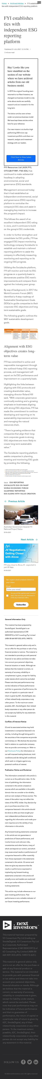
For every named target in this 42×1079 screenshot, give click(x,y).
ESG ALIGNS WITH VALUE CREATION (20, 494)
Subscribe (21, 604)
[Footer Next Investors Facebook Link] (23, 1062)
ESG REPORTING (17, 482)
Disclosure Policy (14, 751)
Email (8, 586)
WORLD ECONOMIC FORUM (16, 488)
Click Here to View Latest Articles (21, 158)
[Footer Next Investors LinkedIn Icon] (35, 1062)
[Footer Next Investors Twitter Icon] (29, 1062)
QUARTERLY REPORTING (14, 491)
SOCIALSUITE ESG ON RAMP (16, 485)
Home (4, 3)
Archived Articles (17, 3)
